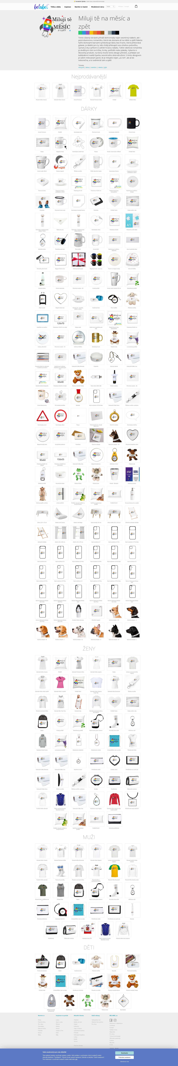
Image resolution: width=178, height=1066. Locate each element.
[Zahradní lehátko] (44, 526)
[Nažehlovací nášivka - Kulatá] (134, 174)
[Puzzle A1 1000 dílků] (134, 213)
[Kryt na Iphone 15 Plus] (62, 565)
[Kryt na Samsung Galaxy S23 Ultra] (62, 604)
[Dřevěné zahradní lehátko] (134, 506)
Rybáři (75, 1039)
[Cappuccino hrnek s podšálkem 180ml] (134, 155)
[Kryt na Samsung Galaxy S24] (80, 584)
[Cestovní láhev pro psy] (80, 604)
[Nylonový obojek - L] (134, 623)
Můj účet (112, 1042)
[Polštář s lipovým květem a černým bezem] (80, 487)
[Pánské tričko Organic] (98, 844)
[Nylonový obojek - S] (98, 623)
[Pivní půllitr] (80, 233)
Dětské (58, 1024)
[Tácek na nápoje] (98, 428)
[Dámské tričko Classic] (62, 83)
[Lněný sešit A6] (62, 487)
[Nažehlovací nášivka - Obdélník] (116, 233)
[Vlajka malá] (80, 311)
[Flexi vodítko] (116, 291)
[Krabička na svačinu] (44, 311)
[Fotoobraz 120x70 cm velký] (62, 311)
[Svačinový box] (98, 291)
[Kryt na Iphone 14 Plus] (98, 565)
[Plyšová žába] (80, 467)
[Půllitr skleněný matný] (98, 155)
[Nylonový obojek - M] (116, 623)
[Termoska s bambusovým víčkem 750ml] (44, 213)
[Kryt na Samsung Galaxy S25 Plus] (62, 584)
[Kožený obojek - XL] (80, 623)
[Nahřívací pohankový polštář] (98, 487)
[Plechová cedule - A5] (80, 272)
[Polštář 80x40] (116, 487)
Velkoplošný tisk (96, 1020)
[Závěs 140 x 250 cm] (62, 526)
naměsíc (93, 67)
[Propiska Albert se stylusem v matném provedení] (44, 350)
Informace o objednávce (116, 1023)
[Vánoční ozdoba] (116, 408)
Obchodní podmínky (115, 1038)
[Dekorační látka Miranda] (80, 350)
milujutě (81, 67)
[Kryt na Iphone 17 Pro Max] (134, 526)
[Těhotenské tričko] (134, 734)
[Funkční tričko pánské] (44, 863)
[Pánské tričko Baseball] (116, 863)
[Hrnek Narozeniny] (44, 389)
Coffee (75, 1037)
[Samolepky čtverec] (116, 155)
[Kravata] (134, 902)
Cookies (112, 1040)
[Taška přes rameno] (134, 773)
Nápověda (112, 1032)
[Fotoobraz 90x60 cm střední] (44, 447)
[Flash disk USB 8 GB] (98, 369)
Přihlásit (120, 6)
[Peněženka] (116, 773)
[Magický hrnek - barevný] (98, 252)
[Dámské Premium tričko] (80, 655)
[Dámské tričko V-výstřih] (62, 675)
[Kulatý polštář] (98, 272)
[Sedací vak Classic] (62, 506)
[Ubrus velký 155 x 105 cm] (116, 506)
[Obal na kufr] (44, 291)
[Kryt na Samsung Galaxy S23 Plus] (44, 604)
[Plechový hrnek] (98, 116)
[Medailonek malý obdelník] (134, 792)
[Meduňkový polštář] (134, 272)
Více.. (39, 1035)
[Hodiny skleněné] (44, 330)
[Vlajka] (44, 135)
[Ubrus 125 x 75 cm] (44, 506)
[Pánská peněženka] (44, 902)
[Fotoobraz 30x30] (116, 213)
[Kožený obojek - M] (44, 623)
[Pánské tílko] (62, 883)
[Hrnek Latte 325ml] (44, 155)
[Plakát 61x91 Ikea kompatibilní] (116, 174)
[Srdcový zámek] (116, 350)
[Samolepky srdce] (98, 213)
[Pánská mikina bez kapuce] (125, 922)
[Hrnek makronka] (62, 272)
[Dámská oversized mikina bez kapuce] (98, 695)
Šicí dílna (40, 1024)
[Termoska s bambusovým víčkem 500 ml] (80, 213)
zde (76, 1059)
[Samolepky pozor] (44, 408)
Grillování (76, 1026)
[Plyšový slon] (98, 467)
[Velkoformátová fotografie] (44, 369)
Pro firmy (94, 1024)
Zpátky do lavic (78, 1022)
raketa (100, 67)
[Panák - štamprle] (116, 467)
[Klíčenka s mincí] (116, 447)
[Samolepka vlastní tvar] (80, 135)
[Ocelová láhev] (44, 272)
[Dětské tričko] (135, 83)
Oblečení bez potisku (97, 1022)
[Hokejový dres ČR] (89, 922)
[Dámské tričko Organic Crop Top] (98, 675)
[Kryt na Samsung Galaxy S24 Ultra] (116, 584)
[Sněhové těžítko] (80, 330)
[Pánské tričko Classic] (43, 83)
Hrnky (39, 1020)
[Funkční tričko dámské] (44, 792)
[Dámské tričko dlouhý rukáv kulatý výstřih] (116, 792)
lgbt (105, 67)
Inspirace (67, 7)
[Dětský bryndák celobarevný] (53, 993)
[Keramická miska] (62, 467)
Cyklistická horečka (79, 1030)
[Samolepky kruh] (80, 116)
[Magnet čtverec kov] (62, 252)
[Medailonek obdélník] (80, 734)
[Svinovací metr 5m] (62, 902)
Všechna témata (78, 1045)
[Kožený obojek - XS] (116, 604)
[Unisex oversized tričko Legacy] (134, 655)
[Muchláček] (125, 993)
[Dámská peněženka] (116, 812)
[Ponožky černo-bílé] (116, 714)
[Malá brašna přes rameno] (98, 714)
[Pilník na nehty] (62, 773)
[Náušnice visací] (80, 753)
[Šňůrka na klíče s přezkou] (134, 389)
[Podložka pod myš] (62, 233)
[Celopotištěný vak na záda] (116, 734)
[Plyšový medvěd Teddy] (80, 369)
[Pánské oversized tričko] (44, 695)
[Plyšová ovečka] (134, 291)
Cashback (112, 1025)
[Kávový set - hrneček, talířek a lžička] (80, 291)
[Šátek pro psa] (62, 213)
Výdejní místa (113, 1029)
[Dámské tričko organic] (98, 655)
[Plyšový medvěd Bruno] (116, 974)
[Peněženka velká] (98, 753)
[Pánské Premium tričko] (98, 83)
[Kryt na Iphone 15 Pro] (44, 565)
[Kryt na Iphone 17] (98, 526)
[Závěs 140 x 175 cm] (80, 526)
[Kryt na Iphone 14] (80, 565)
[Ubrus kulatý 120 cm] (98, 506)
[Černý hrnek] (134, 116)
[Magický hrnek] (62, 135)
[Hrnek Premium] (80, 83)
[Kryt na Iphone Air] (44, 545)
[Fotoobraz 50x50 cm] (134, 311)
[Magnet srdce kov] (62, 291)
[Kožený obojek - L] (62, 623)
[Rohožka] (44, 194)
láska (87, 67)
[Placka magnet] (62, 155)
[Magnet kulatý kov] (98, 447)
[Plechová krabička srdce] (134, 428)
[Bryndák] (116, 954)
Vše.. (57, 1035)
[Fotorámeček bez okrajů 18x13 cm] (98, 408)
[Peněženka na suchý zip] (134, 753)
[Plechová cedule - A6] (134, 369)
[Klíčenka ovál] (134, 714)
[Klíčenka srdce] (44, 233)
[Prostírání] (80, 428)
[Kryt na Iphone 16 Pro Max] (116, 545)
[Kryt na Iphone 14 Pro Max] (116, 565)
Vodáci (75, 1024)
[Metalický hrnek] (98, 330)
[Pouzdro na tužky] (98, 974)
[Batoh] (44, 714)
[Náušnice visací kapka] (98, 792)
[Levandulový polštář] (134, 330)
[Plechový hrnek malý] (62, 194)
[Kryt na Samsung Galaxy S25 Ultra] (44, 584)
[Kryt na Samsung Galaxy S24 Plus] (98, 584)
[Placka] (98, 135)
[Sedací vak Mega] (80, 506)
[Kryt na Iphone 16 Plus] (80, 545)
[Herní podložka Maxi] (134, 233)
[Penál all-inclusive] (44, 954)
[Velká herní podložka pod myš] (98, 311)
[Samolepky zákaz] (62, 408)
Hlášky (58, 1026)
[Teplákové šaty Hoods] (44, 734)
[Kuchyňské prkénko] (62, 428)
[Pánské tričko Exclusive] (80, 844)
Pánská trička (41, 1022)
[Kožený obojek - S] (134, 604)
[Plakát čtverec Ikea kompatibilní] (116, 311)
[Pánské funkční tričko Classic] (134, 844)
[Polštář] (116, 83)
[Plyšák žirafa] (116, 330)
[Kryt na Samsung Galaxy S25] (134, 565)
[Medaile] (80, 389)
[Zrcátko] (98, 773)
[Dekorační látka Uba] (80, 447)
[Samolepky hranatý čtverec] (80, 194)
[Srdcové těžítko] (134, 252)
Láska (57, 1020)
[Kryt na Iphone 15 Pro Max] (98, 389)
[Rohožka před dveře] (44, 252)
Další (57, 1032)
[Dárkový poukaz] (134, 467)
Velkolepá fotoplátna (79, 1035)
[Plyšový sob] (134, 447)
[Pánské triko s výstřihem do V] (44, 883)
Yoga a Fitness (78, 1028)
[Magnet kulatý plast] (44, 428)
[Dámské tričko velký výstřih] (44, 675)
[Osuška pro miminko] (80, 974)
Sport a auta (59, 1022)
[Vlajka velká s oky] (134, 194)
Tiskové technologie (115, 1036)
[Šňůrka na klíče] (80, 155)
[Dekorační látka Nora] (116, 389)
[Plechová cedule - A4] (62, 330)
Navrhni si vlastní (81, 7)
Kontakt (127, 6)
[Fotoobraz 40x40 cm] (98, 174)
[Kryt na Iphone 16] (62, 545)
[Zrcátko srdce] (116, 753)
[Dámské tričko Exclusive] (116, 675)
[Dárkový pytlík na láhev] (44, 487)
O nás (111, 1044)
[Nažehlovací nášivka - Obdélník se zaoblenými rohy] (62, 350)
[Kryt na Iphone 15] (134, 545)
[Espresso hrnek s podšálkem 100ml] (62, 174)
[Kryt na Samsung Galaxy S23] (134, 584)
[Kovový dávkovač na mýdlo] (134, 487)
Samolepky (41, 1026)
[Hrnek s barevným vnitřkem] (116, 135)
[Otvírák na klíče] (44, 467)
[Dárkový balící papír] (80, 252)
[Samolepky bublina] (134, 408)
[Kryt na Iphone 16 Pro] (98, 545)
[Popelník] (98, 350)
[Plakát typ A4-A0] (80, 174)
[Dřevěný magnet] (98, 604)
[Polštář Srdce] (116, 194)
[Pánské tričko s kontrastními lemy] (98, 863)
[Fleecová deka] (44, 174)
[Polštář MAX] (134, 135)
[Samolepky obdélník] (116, 116)
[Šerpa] (80, 408)
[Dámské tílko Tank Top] (62, 695)
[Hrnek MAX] (98, 233)
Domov (40, 1032)
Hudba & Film (59, 1030)
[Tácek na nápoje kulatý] (116, 252)
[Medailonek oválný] (98, 734)
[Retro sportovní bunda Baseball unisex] (62, 792)
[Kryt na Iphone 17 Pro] (116, 526)
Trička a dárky (56, 7)
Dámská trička (42, 1028)
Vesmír (76, 1041)
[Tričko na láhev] (116, 369)
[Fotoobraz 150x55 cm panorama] (62, 447)
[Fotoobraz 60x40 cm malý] (62, 369)
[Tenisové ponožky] (62, 863)
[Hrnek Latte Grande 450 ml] (116, 272)
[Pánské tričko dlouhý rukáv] (134, 863)
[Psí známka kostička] (62, 389)
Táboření (76, 1020)
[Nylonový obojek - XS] (116, 428)
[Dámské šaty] (80, 695)
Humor (57, 1028)
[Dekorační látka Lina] (134, 350)
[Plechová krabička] (134, 954)
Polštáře (40, 1030)
